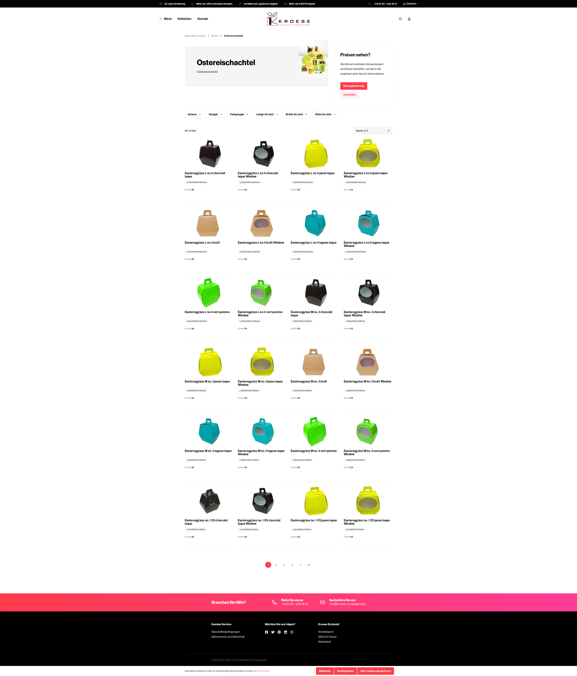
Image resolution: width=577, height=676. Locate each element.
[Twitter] (273, 632)
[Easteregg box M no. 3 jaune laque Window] (262, 362)
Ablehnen (325, 671)
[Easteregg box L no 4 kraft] (209, 224)
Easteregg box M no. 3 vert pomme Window (367, 452)
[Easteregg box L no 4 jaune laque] (315, 154)
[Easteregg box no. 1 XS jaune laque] (315, 501)
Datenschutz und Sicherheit (228, 636)
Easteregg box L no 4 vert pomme (207, 312)
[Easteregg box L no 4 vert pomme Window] (262, 293)
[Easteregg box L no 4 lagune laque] (315, 224)
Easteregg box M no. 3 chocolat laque (312, 313)
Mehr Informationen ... (262, 671)
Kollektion (184, 19)
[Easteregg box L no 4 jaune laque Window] (368, 154)
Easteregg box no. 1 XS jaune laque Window (367, 522)
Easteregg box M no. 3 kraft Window (367, 381)
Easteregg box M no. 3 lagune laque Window (261, 452)
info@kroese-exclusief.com (347, 604)
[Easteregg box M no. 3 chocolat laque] (315, 293)
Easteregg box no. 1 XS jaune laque (314, 520)
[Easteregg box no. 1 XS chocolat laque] (209, 501)
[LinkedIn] (285, 632)
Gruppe (214, 114)
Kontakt (202, 19)
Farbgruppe (237, 114)
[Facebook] (266, 632)
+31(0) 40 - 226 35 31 (385, 3)
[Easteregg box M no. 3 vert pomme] (315, 432)
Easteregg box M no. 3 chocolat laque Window (365, 313)
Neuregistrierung (353, 86)
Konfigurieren (345, 671)
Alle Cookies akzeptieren (375, 671)
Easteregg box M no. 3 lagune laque (208, 451)
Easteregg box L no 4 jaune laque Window (366, 174)
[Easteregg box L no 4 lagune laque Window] (368, 224)
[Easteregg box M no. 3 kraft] (315, 362)
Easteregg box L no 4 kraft (202, 242)
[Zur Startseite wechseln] (288, 19)
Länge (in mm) (265, 114)
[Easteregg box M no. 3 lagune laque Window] (262, 432)
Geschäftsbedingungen (226, 631)
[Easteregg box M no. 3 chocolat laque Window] (368, 293)
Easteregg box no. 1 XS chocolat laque (206, 522)
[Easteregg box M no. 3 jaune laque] (209, 362)
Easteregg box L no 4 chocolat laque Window (258, 174)
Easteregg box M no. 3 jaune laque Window (260, 383)
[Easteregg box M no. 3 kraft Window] (368, 362)
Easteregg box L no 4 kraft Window (261, 242)
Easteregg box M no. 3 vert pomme (314, 451)
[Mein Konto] (409, 19)
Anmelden (349, 94)
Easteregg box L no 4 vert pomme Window (260, 313)
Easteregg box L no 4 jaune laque (313, 173)
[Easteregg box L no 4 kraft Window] (262, 224)
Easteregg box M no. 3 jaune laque (207, 381)
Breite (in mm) (295, 114)
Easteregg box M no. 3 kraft (309, 381)
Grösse (192, 114)
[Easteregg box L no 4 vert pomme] (209, 293)
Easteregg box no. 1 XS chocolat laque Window (259, 522)
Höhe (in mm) (323, 114)
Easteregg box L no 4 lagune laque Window (366, 244)
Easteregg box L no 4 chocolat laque (205, 174)
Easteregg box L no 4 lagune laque (313, 242)
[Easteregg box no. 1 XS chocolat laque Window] (262, 501)
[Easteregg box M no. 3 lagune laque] (209, 432)
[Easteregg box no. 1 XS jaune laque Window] (368, 501)
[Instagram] (291, 632)
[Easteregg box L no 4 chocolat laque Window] (262, 154)
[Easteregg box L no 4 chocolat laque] (209, 154)
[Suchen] (400, 19)
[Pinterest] (279, 632)
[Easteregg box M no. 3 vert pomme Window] (368, 432)
